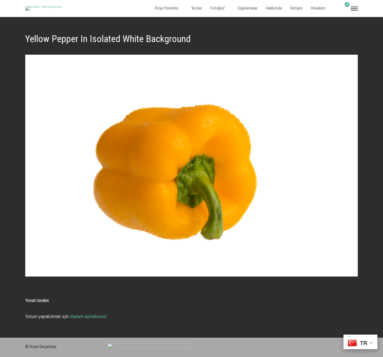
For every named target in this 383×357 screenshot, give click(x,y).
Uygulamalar (247, 8)
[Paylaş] (337, 8)
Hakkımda (274, 8)
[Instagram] (335, 345)
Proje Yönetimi (166, 8)
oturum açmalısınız (88, 316)
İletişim (296, 8)
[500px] (325, 345)
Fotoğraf (217, 8)
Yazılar (197, 8)
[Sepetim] (345, 8)
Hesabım (318, 8)
